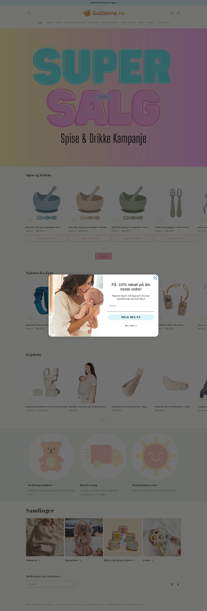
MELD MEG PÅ (131, 317)
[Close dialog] (155, 277)
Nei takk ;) (131, 326)
